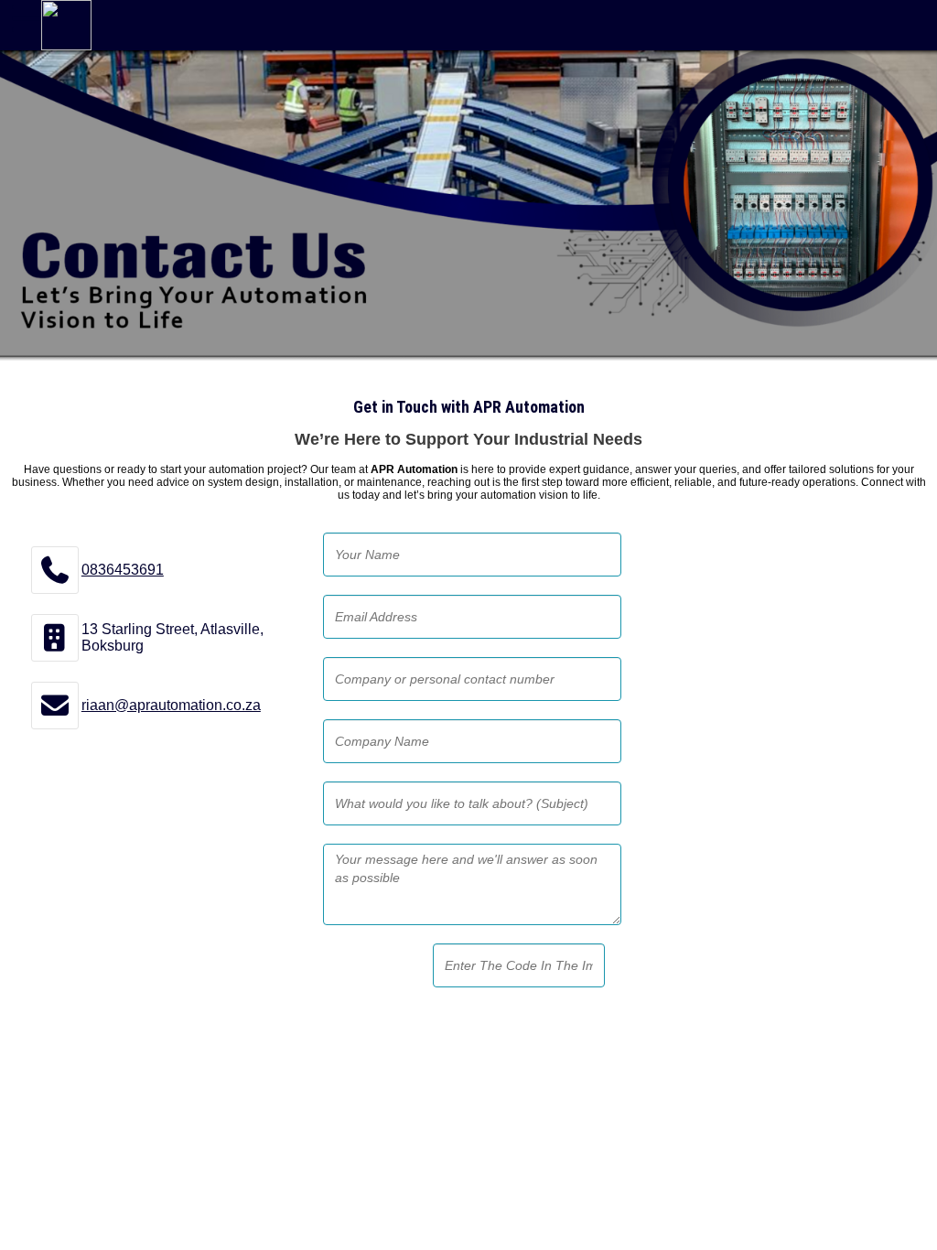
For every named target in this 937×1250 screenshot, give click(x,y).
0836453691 (122, 569)
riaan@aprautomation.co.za (171, 705)
